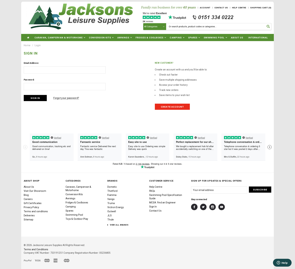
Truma (111, 203)
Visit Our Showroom (35, 191)
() (260, 8)
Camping (71, 206)
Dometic (112, 186)
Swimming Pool (74, 214)
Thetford (112, 191)
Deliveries (29, 215)
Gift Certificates (33, 203)
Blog (26, 195)
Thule (110, 219)
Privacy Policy (31, 207)
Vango (111, 199)
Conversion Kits (74, 194)
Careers (28, 199)
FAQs (152, 191)
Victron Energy (115, 207)
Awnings (70, 198)
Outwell (111, 211)
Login (38, 45)
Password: (29, 80)
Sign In (153, 206)
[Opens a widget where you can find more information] (282, 263)
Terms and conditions (36, 211)
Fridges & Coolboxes (77, 202)
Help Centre (155, 186)
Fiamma (112, 195)
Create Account (172, 107)
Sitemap (28, 219)
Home (27, 45)
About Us (237, 37)
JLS (109, 215)
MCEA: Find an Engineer (162, 202)
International (258, 37)
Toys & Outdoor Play (77, 219)
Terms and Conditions (36, 249)
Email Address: (31, 63)
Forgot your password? (66, 98)
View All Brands (119, 225)
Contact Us (155, 210)
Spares (70, 210)
